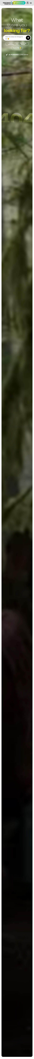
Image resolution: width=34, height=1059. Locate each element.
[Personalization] (27, 3)
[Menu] (31, 3)
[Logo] (8, 3)
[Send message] (28, 38)
